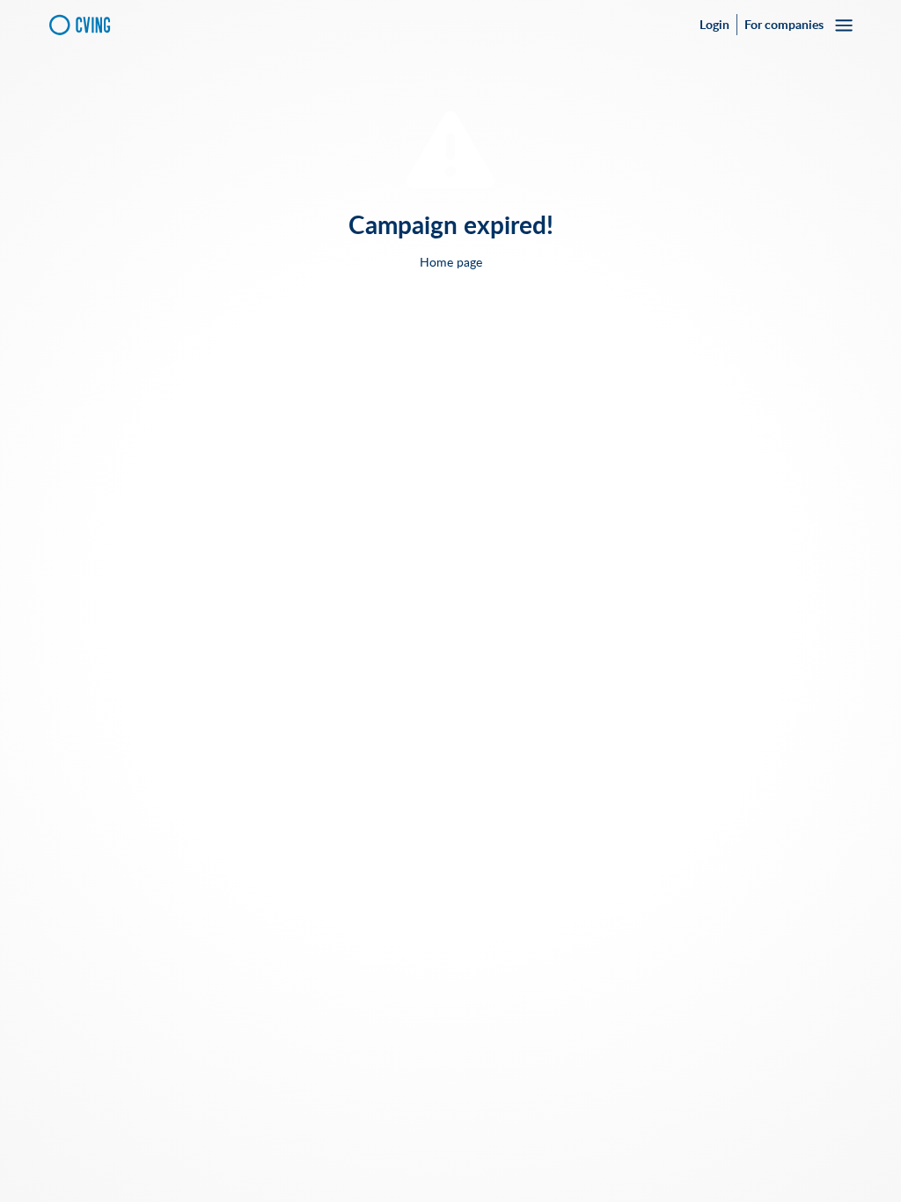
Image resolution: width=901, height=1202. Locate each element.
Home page (451, 262)
